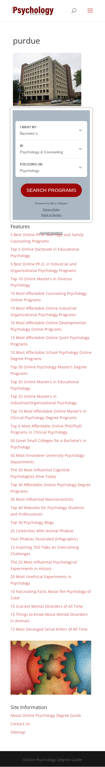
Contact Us (20, 723)
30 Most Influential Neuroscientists (42, 499)
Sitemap (17, 732)
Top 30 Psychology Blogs (32, 522)
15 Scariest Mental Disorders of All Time (46, 606)
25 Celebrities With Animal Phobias (42, 530)
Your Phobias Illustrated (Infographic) (44, 538)
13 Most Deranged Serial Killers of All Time (49, 629)
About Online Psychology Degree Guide (45, 715)
